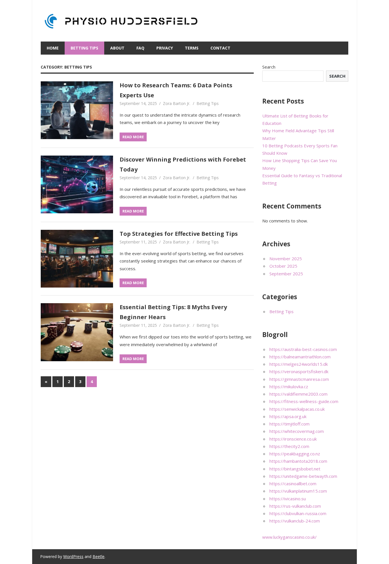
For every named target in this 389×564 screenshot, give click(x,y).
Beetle (99, 556)
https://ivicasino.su (287, 498)
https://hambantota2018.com (298, 461)
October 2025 (283, 266)
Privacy (164, 48)
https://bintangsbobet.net (294, 469)
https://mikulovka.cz (288, 386)
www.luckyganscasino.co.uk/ (289, 537)
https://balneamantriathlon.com (300, 357)
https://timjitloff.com (289, 424)
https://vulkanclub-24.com (294, 521)
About (117, 48)
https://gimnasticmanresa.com (299, 379)
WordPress (73, 556)
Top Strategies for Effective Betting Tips (179, 233)
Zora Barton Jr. (176, 103)
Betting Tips (84, 48)
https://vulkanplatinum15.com (298, 491)
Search (268, 67)
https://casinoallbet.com (292, 483)
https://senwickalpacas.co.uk (297, 409)
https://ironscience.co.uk (293, 439)
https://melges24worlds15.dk (298, 364)
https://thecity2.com (289, 446)
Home (53, 48)
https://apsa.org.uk (287, 416)
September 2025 (286, 273)
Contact (220, 48)
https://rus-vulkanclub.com (295, 506)
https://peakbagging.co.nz (294, 453)
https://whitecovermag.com (296, 431)
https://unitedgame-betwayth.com (303, 476)
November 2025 (285, 258)
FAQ (140, 48)
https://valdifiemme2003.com (298, 394)
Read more (133, 136)
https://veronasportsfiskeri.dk (298, 371)
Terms (191, 48)
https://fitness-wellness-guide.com (303, 401)
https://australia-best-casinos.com (303, 349)
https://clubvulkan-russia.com (297, 513)
